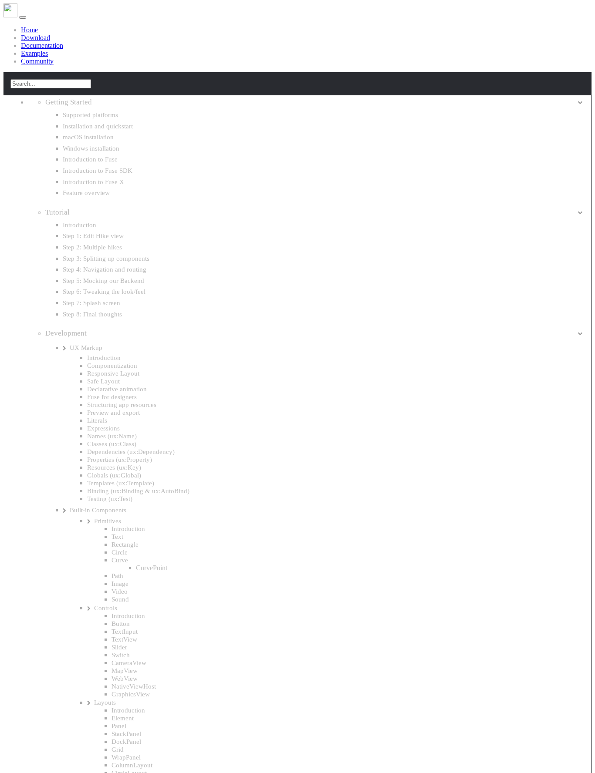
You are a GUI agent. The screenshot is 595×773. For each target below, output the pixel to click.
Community (37, 61)
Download (35, 37)
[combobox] (50, 83)
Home (29, 30)
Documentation (42, 45)
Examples (34, 53)
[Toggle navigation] (22, 17)
